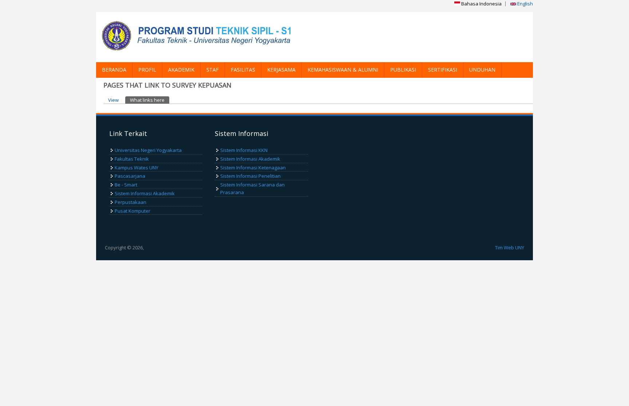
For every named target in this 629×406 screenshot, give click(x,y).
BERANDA (114, 69)
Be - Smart (126, 184)
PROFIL (147, 69)
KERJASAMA (281, 69)
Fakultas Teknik (132, 159)
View (113, 100)
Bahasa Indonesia (481, 3)
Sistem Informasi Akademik (145, 193)
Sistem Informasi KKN (244, 150)
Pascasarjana (130, 176)
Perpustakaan (130, 202)
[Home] (198, 37)
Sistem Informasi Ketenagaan (253, 167)
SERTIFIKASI (442, 69)
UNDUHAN (482, 69)
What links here (149, 100)
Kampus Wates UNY (136, 167)
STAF (212, 69)
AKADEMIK (181, 69)
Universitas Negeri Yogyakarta (148, 150)
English (524, 3)
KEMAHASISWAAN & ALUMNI (343, 69)
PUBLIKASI (403, 69)
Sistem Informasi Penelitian (250, 176)
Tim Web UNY (509, 247)
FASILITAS (243, 69)
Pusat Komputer (132, 211)
